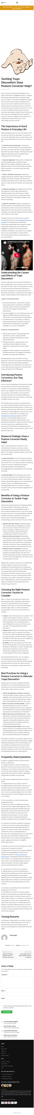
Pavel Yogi (13, 935)
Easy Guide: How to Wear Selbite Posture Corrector (25, 955)
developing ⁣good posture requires (11, 416)
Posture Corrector (8, 1074)
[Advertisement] (17, 28)
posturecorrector (24, 945)
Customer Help (5, 1061)
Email (3, 998)
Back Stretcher (7, 1076)
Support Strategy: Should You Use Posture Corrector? (8, 955)
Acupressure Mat (7, 1078)
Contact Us (4, 1063)
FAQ (2, 1068)
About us (3, 1053)
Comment (4, 974)
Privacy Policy (5, 1055)
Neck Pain (4, 1049)
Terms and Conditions (7, 1066)
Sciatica (12, 945)
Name (3, 990)
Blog (2, 1046)
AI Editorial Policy (17, 1113)
